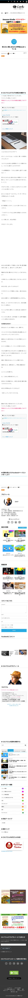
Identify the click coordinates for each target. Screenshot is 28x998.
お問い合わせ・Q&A (14, 991)
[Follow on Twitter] (11, 1)
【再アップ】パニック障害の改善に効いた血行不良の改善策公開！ (18, 767)
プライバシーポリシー (21, 990)
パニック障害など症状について (9, 989)
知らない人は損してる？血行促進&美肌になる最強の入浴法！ (20, 593)
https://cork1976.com (14, 519)
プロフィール (5, 990)
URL (2, 621)
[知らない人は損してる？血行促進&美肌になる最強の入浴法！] (19, 588)
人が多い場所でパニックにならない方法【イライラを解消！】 (18, 772)
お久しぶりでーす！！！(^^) (8, 555)
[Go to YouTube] (16, 522)
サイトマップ (12, 990)
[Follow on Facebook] (10, 963)
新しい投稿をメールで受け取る (8, 627)
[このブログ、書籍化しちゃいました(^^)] (8, 536)
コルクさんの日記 (18, 988)
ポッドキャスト (12, 812)
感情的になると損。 (11, 654)
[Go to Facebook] (8, 522)
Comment (3, 604)
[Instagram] (14, 1)
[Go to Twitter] (12, 522)
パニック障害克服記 (22, 530)
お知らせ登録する (6, 948)
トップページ (9, 988)
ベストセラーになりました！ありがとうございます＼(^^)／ (20, 556)
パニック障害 (11, 530)
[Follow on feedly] (20, 1)
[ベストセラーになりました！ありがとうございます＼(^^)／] (19, 551)
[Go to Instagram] (19, 522)
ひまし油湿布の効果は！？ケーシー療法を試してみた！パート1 (18, 778)
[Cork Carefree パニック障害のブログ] (18, 7)
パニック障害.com (4, 832)
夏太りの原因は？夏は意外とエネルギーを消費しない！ (20, 578)
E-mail (2, 618)
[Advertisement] (14, 75)
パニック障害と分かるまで (12, 791)
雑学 (12, 809)
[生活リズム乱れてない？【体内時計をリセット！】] (8, 588)
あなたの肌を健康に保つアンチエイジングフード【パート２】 (8, 579)
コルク (11, 53)
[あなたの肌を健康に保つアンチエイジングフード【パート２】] (8, 574)
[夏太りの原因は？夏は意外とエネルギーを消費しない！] (19, 574)
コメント (15, 487)
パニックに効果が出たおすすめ (12, 797)
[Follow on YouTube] (18, 963)
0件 (14, 53)
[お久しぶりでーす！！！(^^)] (8, 551)
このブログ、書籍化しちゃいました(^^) (8, 541)
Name (2, 614)
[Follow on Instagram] (14, 963)
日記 (12, 545)
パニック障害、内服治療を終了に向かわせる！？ (20, 541)
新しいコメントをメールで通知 (8, 625)
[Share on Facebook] (8, 1)
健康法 (3, 56)
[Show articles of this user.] (7, 501)
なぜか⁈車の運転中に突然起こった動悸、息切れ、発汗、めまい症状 (17, 761)
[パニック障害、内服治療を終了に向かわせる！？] (19, 536)
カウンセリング (12, 803)
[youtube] (17, 1)
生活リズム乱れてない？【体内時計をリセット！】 (8, 593)
